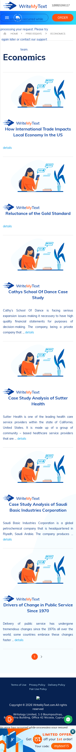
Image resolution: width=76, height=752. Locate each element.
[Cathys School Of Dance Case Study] (38, 302)
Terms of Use (18, 684)
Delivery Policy (56, 684)
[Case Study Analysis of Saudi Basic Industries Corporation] (38, 515)
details (7, 148)
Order (63, 18)
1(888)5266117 (61, 5)
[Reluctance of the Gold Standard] (38, 218)
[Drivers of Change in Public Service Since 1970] (38, 615)
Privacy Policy (37, 684)
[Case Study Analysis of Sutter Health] (38, 408)
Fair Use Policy (38, 689)
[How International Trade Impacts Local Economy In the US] (38, 139)
